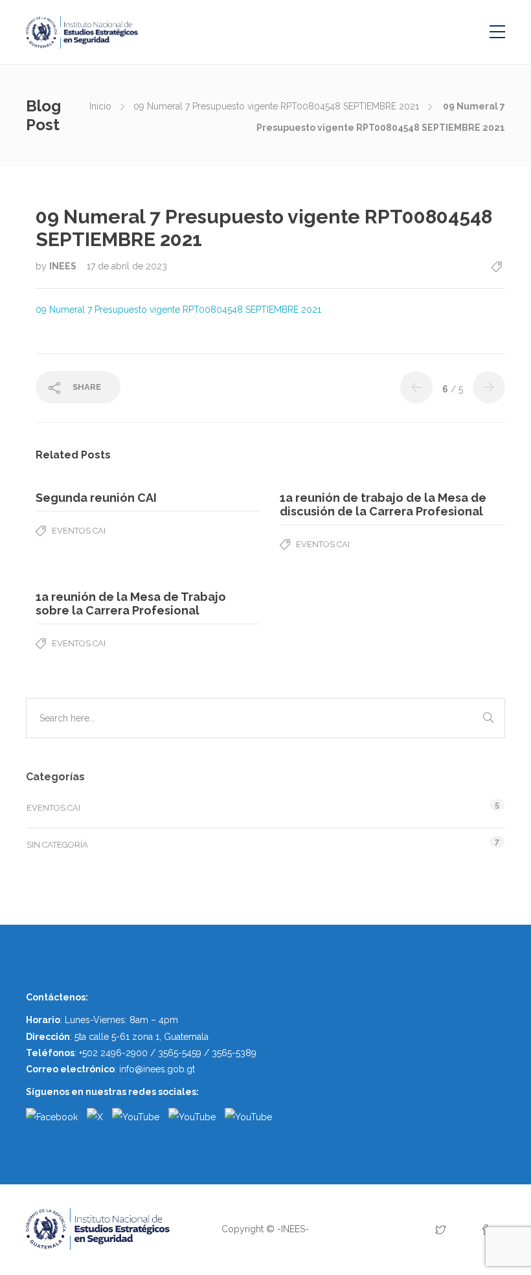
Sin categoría (57, 845)
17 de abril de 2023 (127, 266)
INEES (63, 266)
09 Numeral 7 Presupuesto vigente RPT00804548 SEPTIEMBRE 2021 (276, 106)
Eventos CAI (79, 531)
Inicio (100, 106)
